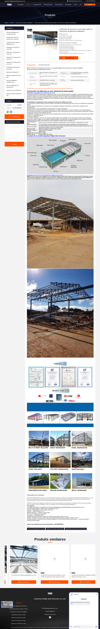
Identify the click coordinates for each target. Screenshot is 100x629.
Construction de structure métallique (24, 22)
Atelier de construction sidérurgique (55, 528)
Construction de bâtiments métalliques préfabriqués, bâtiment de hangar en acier (49, 575)
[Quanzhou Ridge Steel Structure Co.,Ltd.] (9, 4)
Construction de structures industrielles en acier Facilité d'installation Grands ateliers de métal (17, 575)
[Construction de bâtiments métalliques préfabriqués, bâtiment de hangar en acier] (50, 559)
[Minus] (96, 594)
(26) (12, 38)
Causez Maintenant (14, 116)
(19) (12, 72)
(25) (13, 90)
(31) (13, 76)
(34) (13, 53)
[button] (7, 562)
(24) (11, 81)
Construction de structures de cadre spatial (76, 528)
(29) (13, 68)
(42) (13, 43)
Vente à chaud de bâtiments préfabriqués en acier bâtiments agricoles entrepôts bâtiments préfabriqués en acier (80, 576)
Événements (68, 4)
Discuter (90, 4)
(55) (12, 48)
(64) (12, 33)
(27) (13, 58)
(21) (12, 86)
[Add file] (71, 626)
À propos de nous (48, 4)
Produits (28, 4)
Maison (6, 22)
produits (12, 22)
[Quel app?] (7, 111)
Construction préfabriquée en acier (36, 528)
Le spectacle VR (37, 4)
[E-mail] (11, 112)
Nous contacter (59, 4)
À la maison (20, 4)
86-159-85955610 (91, 1)
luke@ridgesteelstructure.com (75, 1)
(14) (13, 63)
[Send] (96, 626)
